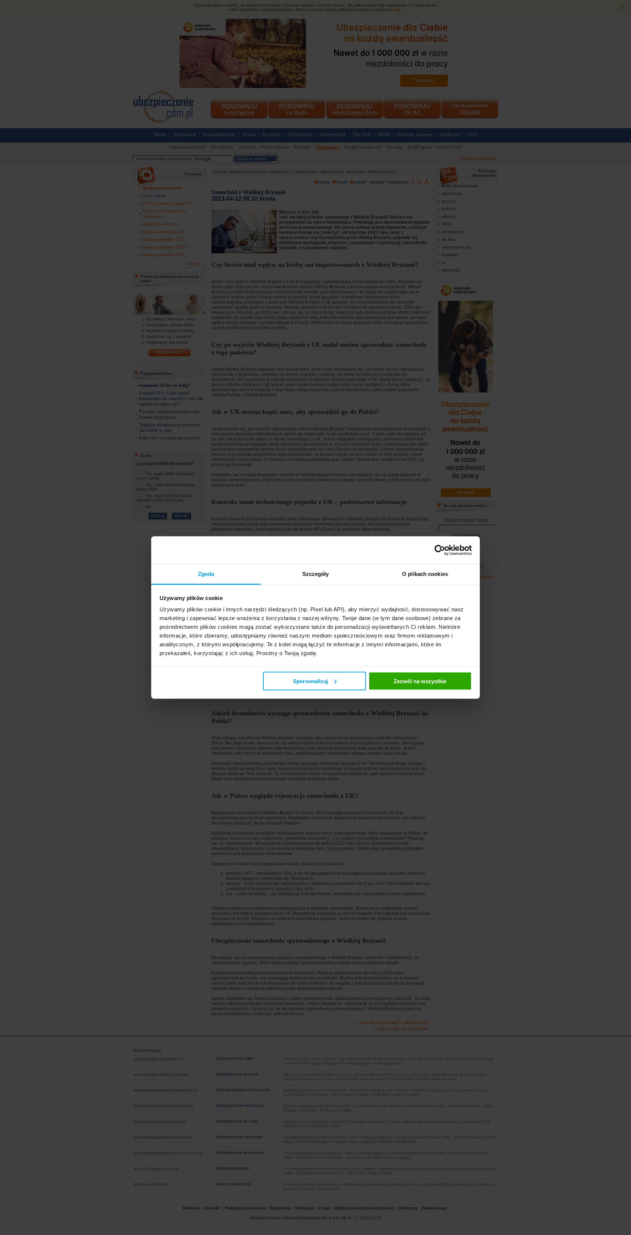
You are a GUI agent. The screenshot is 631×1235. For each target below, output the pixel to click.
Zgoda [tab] (206, 574)
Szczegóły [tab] (315, 574)
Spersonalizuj (310, 681)
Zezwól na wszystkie (420, 681)
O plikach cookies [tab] (425, 574)
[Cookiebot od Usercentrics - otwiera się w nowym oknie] (440, 550)
